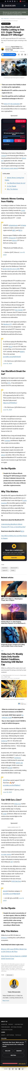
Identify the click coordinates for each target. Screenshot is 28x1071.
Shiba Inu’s (17, 804)
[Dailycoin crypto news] (9, 6)
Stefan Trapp (9, 50)
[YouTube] (10, 1)
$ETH (20, 230)
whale (5, 814)
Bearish (19, 1051)
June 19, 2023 (7, 792)
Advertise (4, 1024)
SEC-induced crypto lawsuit (9, 168)
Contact (10, 1024)
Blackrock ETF (14, 567)
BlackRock (4, 567)
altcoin (3, 455)
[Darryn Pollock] (2, 49)
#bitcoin (14, 240)
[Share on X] (18, 54)
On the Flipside (11, 186)
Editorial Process (16, 1027)
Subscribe (14, 557)
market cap (19, 763)
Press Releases (5, 1027)
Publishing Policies (6, 1029)
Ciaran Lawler (16, 48)
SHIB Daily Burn (16, 881)
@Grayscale (12, 238)
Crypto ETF (4, 570)
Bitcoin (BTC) (6, 18)
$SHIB (5, 780)
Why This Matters (12, 189)
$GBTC (22, 352)
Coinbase (7, 440)
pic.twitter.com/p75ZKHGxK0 (12, 357)
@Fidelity (23, 225)
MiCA (22, 531)
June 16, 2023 (7, 363)
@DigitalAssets (13, 225)
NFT (11, 862)
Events (3, 1035)
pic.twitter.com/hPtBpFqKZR (11, 894)
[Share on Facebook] (22, 54)
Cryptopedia (10, 1035)
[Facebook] (7, 1)
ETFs (8, 383)
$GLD (10, 346)
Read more (6, 1000)
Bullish (7, 1051)
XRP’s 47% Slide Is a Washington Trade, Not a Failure (12, 599)
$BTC (14, 230)
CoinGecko (17, 758)
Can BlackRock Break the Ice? (16, 183)
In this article (6, 173)
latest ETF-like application (12, 104)
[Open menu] (24, 5)
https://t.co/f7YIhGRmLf (10, 403)
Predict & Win (20, 121)
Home (2, 18)
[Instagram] (14, 1)
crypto (23, 210)
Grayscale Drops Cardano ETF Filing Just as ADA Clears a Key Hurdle (13, 645)
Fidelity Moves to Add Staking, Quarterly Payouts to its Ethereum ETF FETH (14, 623)
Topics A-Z (18, 1035)
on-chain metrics (6, 854)
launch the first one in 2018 (11, 269)
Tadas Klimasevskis (7, 675)
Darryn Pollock (15, 46)
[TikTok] (5, 1)
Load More (14, 1010)
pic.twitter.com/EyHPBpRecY (11, 785)
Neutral (13, 1055)
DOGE (10, 768)
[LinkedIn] (12, 1)
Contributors (19, 1024)
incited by (4, 741)
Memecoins (9, 975)
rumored (3, 155)
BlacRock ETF (8, 324)
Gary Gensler (19, 310)
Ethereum (4, 938)
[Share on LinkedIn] (25, 54)
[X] (17, 1)
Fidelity (12, 570)
